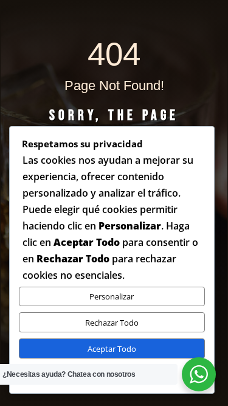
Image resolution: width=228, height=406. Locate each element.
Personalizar (111, 296)
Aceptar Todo (112, 348)
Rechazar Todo (112, 322)
